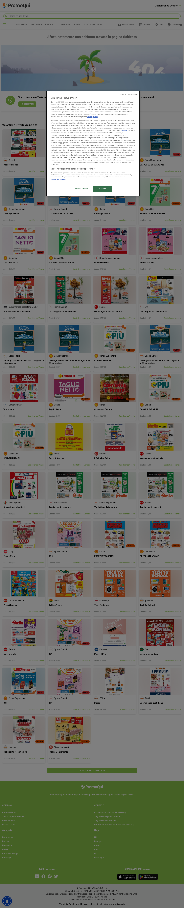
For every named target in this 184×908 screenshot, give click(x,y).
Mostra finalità (81, 188)
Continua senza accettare (129, 94)
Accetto (102, 189)
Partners (125, 130)
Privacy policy (92, 117)
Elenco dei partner (58, 180)
